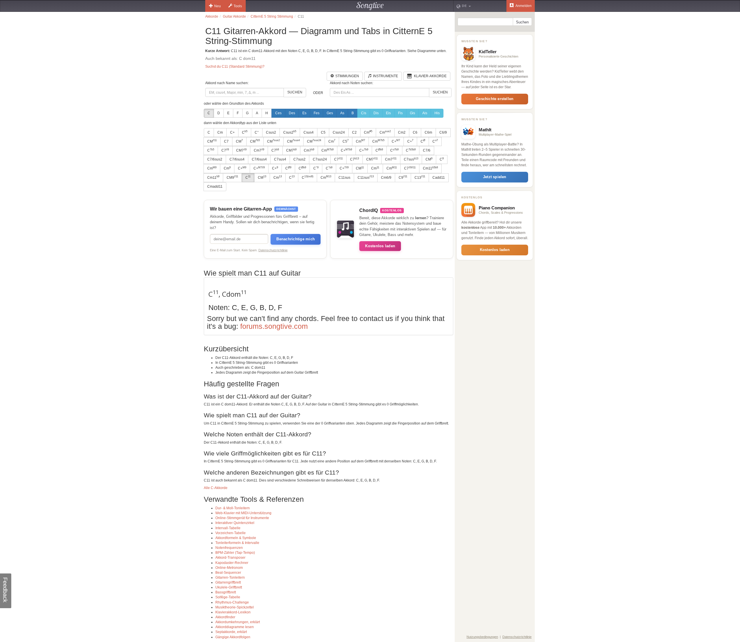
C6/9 (443, 132)
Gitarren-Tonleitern (230, 577)
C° (257, 132)
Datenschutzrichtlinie (273, 250)
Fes (316, 113)
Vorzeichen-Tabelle (230, 533)
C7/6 (426, 150)
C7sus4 (280, 159)
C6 (415, 132)
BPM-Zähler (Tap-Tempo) (235, 553)
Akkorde (211, 16)
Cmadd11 (215, 187)
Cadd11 (438, 178)
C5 (323, 132)
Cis (363, 113)
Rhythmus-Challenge (232, 602)
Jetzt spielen (494, 177)
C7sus (411, 159)
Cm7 (259, 150)
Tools (238, 6)
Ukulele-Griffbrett (228, 587)
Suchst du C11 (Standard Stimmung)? (234, 66)
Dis (376, 113)
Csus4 (309, 132)
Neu (217, 6)
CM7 (241, 150)
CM (212, 141)
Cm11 (430, 168)
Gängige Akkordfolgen (232, 637)
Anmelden (523, 6)
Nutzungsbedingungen (482, 637)
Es (304, 113)
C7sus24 (320, 159)
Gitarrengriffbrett (228, 582)
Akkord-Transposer (230, 558)
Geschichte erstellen (494, 99)
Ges (330, 113)
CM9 (232, 177)
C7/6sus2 (214, 159)
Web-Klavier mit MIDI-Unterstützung (243, 513)
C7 (226, 141)
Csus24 (339, 132)
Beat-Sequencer (228, 573)
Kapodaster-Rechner (231, 563)
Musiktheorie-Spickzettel (234, 607)
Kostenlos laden (380, 246)
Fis (400, 113)
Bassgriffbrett (225, 592)
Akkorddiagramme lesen (234, 627)
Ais (424, 113)
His (437, 113)
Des (292, 113)
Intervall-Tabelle (227, 528)
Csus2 (271, 132)
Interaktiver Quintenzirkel (234, 523)
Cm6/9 (386, 178)
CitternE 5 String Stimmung (272, 16)
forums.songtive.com (274, 326)
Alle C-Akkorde (215, 488)
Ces (278, 113)
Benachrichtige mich (295, 239)
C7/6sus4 (237, 159)
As (342, 113)
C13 (420, 177)
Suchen (294, 92)
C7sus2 (299, 159)
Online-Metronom (229, 568)
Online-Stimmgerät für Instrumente (242, 518)
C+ (232, 132)
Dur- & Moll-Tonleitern (232, 508)
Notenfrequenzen (229, 548)
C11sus (344, 178)
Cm (220, 132)
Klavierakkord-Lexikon (233, 612)
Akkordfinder (225, 617)
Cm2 (402, 132)
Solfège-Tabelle (227, 597)
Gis (412, 113)
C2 (354, 132)
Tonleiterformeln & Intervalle (237, 543)
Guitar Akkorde (234, 16)
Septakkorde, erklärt (231, 632)
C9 (403, 177)
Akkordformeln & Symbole (235, 538)
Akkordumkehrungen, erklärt (237, 622)
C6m (428, 132)
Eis (388, 113)
